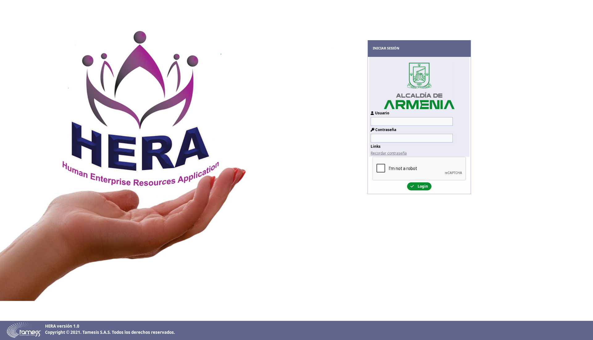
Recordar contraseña (389, 153)
